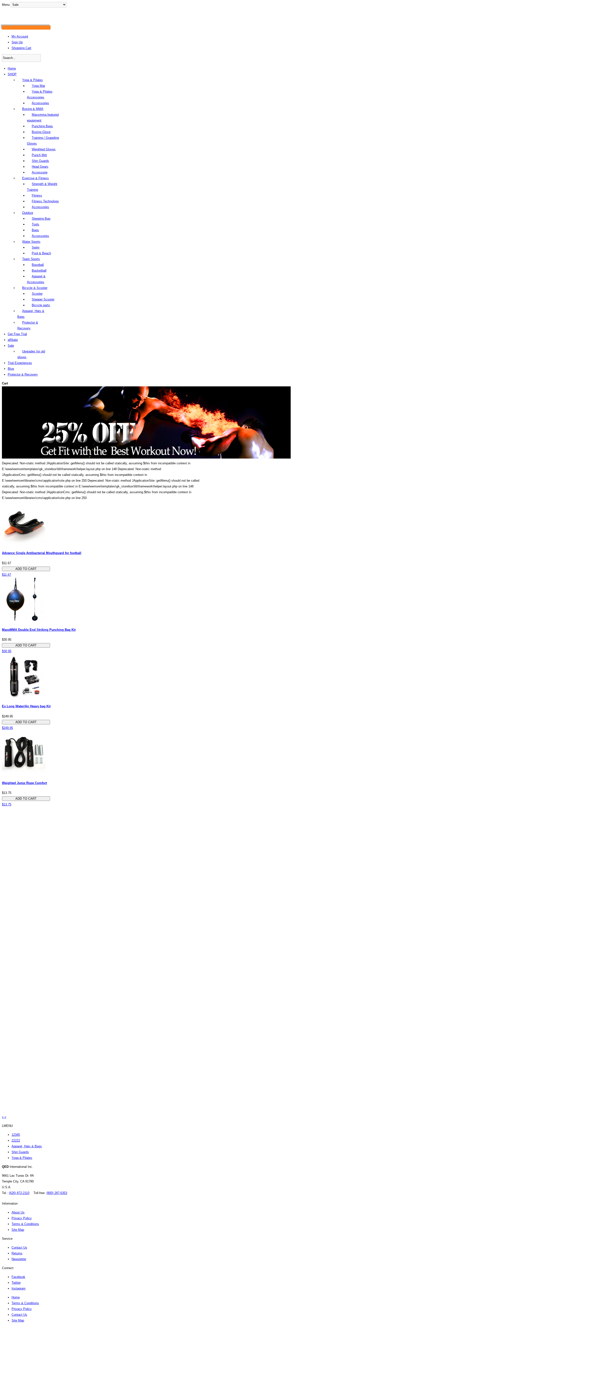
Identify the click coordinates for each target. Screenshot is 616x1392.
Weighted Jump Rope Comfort (24, 783)
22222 (16, 1140)
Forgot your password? (27, 1383)
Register (24, 1330)
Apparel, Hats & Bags (30, 314)
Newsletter (19, 1259)
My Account (20, 36)
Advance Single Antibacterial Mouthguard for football (41, 553)
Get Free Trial (17, 334)
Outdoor (27, 213)
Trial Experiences (20, 363)
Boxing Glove (41, 132)
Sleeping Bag (41, 218)
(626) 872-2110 (19, 1193)
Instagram (19, 1288)
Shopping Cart (21, 48)
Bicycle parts (41, 305)
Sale (11, 345)
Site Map (18, 1230)
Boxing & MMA (32, 109)
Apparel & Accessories (36, 279)
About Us (18, 1212)
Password (12, 1354)
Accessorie (39, 172)
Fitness (37, 195)
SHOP (12, 74)
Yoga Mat (38, 86)
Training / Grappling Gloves (43, 140)
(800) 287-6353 (56, 1193)
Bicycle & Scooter (34, 288)
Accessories (40, 103)
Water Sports (31, 241)
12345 (16, 1135)
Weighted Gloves (44, 149)
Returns (17, 1253)
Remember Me (21, 1366)
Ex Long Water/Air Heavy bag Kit (26, 706)
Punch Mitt (39, 155)
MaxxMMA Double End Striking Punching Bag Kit (39, 630)
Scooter (37, 293)
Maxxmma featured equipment (43, 117)
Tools (35, 224)
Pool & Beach (41, 253)
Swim (35, 247)
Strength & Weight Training (42, 187)
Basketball (39, 270)
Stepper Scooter (43, 299)
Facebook (18, 1277)
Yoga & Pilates (32, 80)
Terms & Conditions (25, 1224)
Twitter (16, 1282)
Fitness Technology (45, 201)
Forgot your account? (26, 1389)
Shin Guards (40, 161)
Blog (11, 368)
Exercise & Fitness (35, 178)
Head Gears (40, 166)
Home (12, 68)
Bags (35, 230)
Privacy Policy (22, 1218)
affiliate (13, 340)
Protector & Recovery (27, 325)
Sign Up (17, 42)
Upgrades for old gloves (31, 354)
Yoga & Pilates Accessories (39, 94)
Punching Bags (42, 126)
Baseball (38, 265)
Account (12, 1342)
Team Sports (31, 259)
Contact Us (19, 1247)
